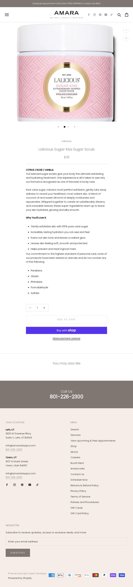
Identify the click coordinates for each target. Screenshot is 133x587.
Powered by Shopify (20, 578)
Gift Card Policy (80, 513)
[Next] (74, 126)
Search (75, 429)
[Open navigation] (7, 14)
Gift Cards (61, 3)
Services (76, 435)
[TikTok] (111, 15)
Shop (74, 446)
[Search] (119, 14)
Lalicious (67, 141)
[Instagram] (94, 15)
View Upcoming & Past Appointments (93, 440)
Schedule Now (79, 479)
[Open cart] (126, 15)
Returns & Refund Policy (85, 485)
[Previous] (58, 126)
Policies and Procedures (85, 502)
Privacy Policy (78, 491)
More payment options (66, 338)
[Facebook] (89, 15)
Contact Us (77, 474)
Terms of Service (80, 496)
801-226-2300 (14, 449)
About (74, 452)
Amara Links (78, 468)
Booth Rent (77, 463)
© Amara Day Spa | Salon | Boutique (27, 573)
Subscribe (17, 552)
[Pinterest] (100, 15)
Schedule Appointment (44, 3)
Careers (75, 457)
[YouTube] (106, 15)
